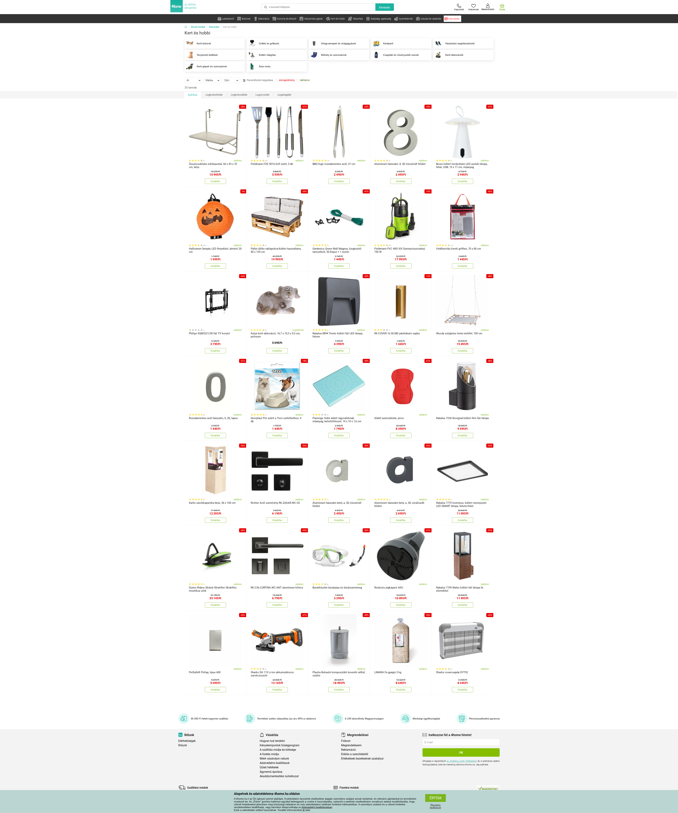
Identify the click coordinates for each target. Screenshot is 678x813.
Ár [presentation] (188, 80)
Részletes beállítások (435, 806)
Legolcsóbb (262, 94)
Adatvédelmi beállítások (275, 763)
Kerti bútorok (204, 43)
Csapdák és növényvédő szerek (401, 54)
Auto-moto (264, 66)
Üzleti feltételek (269, 767)
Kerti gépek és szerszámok (212, 66)
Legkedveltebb (214, 94)
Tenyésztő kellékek (207, 54)
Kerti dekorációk (454, 54)
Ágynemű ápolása (271, 771)
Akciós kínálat (198, 27)
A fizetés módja (269, 754)
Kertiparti (388, 43)
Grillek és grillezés (269, 43)
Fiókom (345, 741)
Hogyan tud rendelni (272, 741)
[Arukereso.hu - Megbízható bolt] (488, 788)
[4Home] (187, 27)
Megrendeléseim (351, 745)
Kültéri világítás (267, 54)
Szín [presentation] (226, 80)
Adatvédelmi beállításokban (317, 807)
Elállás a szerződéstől (354, 754)
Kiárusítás (214, 27)
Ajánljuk (192, 94)
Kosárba (215, 181)
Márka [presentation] (209, 80)
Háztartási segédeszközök (460, 43)
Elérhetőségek (187, 741)
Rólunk (182, 745)
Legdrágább (284, 94)
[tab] (194, 80)
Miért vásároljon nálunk (274, 758)
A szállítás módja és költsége (278, 749)
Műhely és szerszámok (334, 54)
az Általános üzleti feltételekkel (462, 761)
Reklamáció (348, 749)
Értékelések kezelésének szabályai (362, 758)
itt (304, 810)
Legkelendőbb (239, 94)
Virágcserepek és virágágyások (338, 43)
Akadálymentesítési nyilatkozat (279, 776)
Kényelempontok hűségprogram (279, 745)
